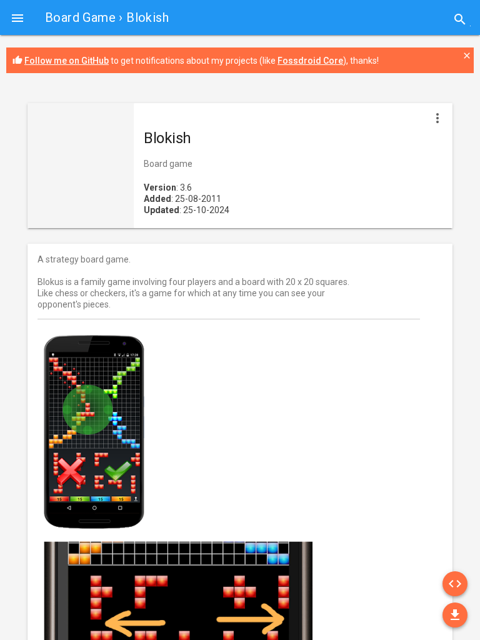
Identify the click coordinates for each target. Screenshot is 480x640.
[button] (17, 17)
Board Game (80, 17)
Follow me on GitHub (66, 61)
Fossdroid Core (310, 61)
